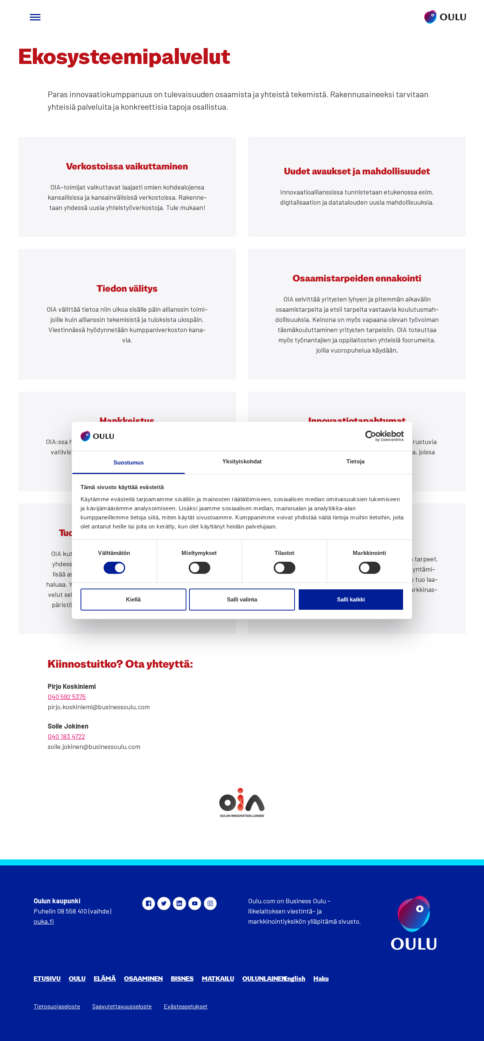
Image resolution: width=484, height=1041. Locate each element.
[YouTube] (194, 903)
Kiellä (133, 599)
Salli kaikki (351, 599)
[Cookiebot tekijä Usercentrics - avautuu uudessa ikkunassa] (371, 436)
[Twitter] (163, 903)
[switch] (199, 568)
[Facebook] (148, 903)
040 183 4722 (66, 736)
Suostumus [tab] (128, 462)
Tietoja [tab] (355, 461)
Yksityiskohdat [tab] (242, 461)
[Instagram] (210, 903)
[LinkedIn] (179, 903)
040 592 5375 (67, 696)
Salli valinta (242, 599)
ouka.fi (44, 921)
